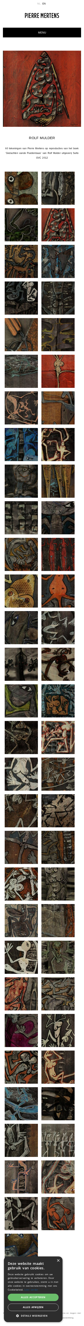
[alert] (33, 1289)
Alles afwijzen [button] (33, 1307)
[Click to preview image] (42, 89)
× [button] (58, 1260)
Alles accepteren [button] (33, 1297)
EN (44, 3)
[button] (33, 1316)
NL (38, 3)
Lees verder (31, 1289)
